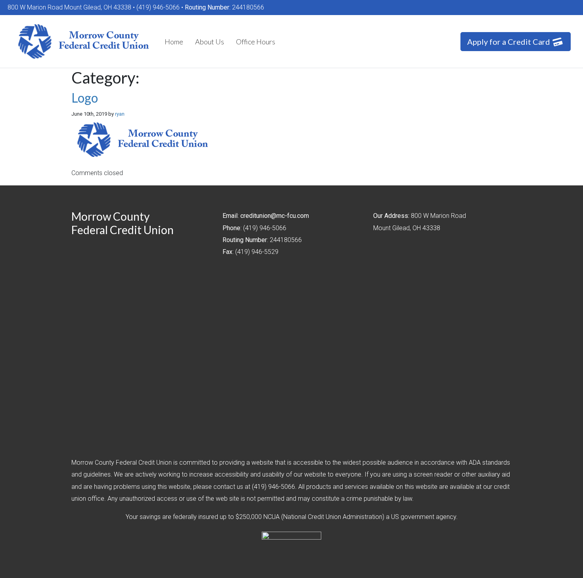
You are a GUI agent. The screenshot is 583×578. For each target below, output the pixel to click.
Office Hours (255, 41)
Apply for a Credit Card (509, 41)
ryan (120, 114)
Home (174, 41)
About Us (209, 41)
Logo (84, 97)
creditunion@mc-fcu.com (274, 215)
